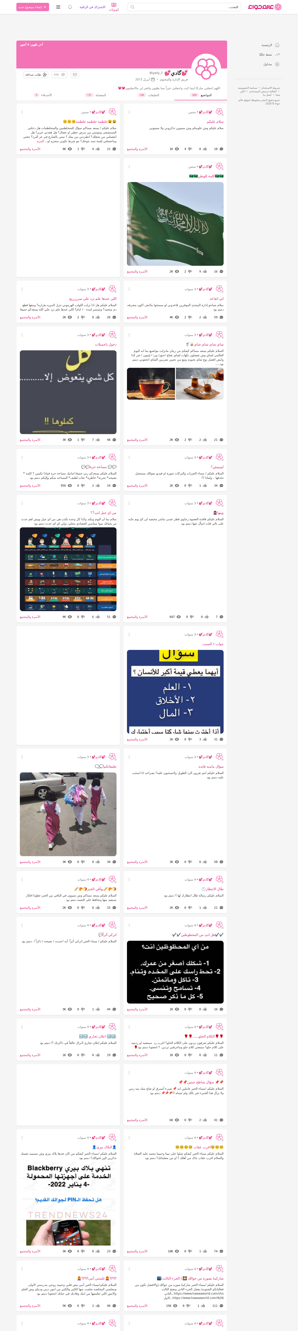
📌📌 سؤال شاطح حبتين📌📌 (201, 1082)
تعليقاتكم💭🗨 (105, 766)
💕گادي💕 (205, 112)
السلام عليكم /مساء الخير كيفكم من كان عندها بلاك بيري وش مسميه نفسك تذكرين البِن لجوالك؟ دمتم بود (68, 1155)
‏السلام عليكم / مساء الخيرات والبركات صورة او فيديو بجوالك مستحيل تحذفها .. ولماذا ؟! (179, 475)
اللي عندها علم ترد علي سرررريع (92, 298)
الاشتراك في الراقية (92, 7)
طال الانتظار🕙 (212, 888)
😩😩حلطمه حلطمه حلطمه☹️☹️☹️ (89, 121)
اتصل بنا (267, 95)
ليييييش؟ (217, 466)
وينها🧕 (218, 512)
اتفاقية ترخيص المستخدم (262, 91)
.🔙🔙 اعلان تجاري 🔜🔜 (97, 1036)
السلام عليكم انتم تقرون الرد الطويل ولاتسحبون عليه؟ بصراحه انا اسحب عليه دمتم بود (178, 775)
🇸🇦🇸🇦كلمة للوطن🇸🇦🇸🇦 (206, 176)
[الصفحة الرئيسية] (265, 6)
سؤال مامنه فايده (211, 766)
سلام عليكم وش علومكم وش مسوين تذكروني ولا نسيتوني (186, 128)
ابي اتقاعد (217, 298)
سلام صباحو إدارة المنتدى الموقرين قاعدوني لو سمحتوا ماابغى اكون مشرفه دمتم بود (175, 307)
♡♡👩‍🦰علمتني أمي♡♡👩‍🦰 (96, 1278)
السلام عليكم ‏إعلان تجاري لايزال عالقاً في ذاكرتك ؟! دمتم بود (78, 1043)
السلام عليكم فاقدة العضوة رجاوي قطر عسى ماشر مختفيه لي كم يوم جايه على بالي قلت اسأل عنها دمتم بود (176, 521)
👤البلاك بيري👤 (104, 1147)
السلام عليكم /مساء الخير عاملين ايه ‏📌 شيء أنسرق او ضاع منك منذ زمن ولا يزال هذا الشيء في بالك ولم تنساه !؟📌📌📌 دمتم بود (176, 1090)
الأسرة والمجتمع (137, 149)
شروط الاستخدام (270, 88)
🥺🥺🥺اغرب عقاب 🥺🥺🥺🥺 (199, 1147)
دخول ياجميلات (105, 344)
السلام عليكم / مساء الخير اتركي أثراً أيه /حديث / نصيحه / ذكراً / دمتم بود (69, 941)
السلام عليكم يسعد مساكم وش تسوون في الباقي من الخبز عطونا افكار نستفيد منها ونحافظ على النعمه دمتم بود (71, 897)
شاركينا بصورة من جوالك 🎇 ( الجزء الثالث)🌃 (190, 1278)
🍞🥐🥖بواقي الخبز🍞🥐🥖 (95, 888)
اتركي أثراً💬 (107, 934)
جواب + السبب (213, 643)
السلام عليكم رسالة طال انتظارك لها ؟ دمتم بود (194, 895)
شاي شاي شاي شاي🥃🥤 (204, 344)
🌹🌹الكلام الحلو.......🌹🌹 (204, 1036)
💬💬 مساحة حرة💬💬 (98, 466)
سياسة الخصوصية (247, 88)
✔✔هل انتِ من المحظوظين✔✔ (198, 934)
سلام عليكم (215, 121)
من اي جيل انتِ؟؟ (103, 512)
